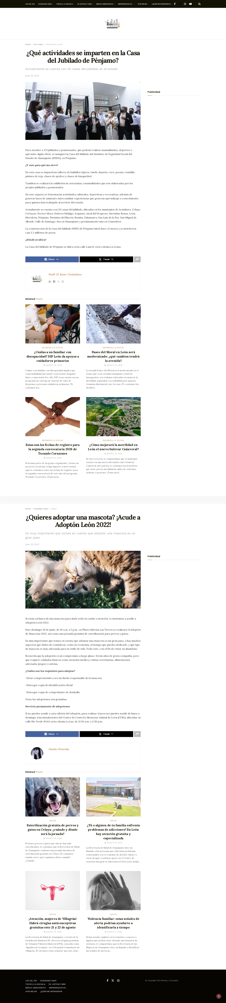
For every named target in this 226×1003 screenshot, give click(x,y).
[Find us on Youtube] (190, 4)
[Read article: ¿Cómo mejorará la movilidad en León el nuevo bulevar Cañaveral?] (113, 416)
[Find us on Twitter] (179, 4)
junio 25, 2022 (32, 76)
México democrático (104, 4)
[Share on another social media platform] (137, 259)
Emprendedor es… (125, 4)
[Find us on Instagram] (185, 4)
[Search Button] (199, 4)
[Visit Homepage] (113, 23)
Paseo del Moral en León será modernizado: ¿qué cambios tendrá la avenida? (113, 356)
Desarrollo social (54, 44)
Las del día (30, 4)
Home (28, 44)
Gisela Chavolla (59, 749)
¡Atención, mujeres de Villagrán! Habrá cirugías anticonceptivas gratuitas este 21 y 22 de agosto (52, 923)
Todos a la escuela (64, 4)
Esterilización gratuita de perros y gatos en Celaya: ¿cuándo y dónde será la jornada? (52, 829)
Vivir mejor (142, 4)
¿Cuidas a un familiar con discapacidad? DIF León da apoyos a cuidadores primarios (52, 356)
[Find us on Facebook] (174, 4)
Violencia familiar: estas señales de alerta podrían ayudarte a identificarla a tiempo (113, 923)
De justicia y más (84, 4)
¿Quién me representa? (161, 4)
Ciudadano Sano (45, 4)
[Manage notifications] (218, 996)
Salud (53, 509)
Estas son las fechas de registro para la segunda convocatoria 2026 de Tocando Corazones (52, 449)
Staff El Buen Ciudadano (65, 274)
